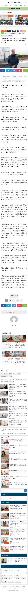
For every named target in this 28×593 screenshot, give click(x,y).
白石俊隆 (10, 575)
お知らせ (11, 586)
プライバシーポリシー (7, 588)
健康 (18, 30)
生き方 (24, 30)
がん (11, 578)
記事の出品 (5, 586)
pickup (17, 578)
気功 (4, 575)
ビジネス (9, 30)
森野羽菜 (18, 581)
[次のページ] (14, 297)
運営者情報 (22, 586)
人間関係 (14, 30)
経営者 (6, 381)
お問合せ (16, 588)
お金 (12, 570)
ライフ (7, 33)
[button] (2, 20)
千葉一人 (11, 581)
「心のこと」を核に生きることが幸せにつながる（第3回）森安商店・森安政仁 (14, 430)
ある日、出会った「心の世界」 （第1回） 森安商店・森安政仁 (14, 433)
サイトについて (22, 588)
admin (14, 325)
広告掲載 (17, 586)
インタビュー (3, 30)
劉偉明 (5, 581)
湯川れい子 (6, 570)
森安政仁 (4, 35)
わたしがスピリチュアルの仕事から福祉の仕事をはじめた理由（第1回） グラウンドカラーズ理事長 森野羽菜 (17, 560)
